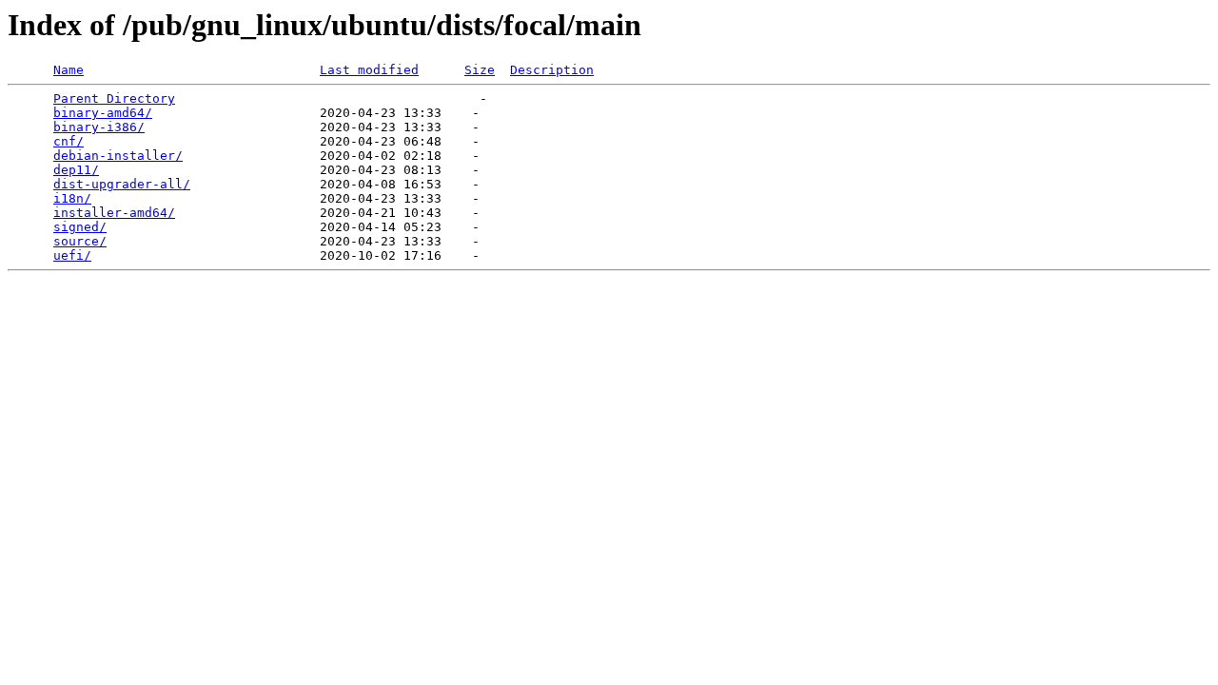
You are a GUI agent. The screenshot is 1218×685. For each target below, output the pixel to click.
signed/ (80, 227)
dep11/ (76, 170)
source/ (80, 241)
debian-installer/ (118, 155)
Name (68, 70)
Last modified (369, 70)
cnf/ (68, 141)
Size (479, 70)
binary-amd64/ (102, 113)
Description (552, 70)
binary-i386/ (99, 127)
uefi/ (72, 255)
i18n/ (72, 198)
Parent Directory (114, 98)
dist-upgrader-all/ (121, 184)
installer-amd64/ (114, 213)
